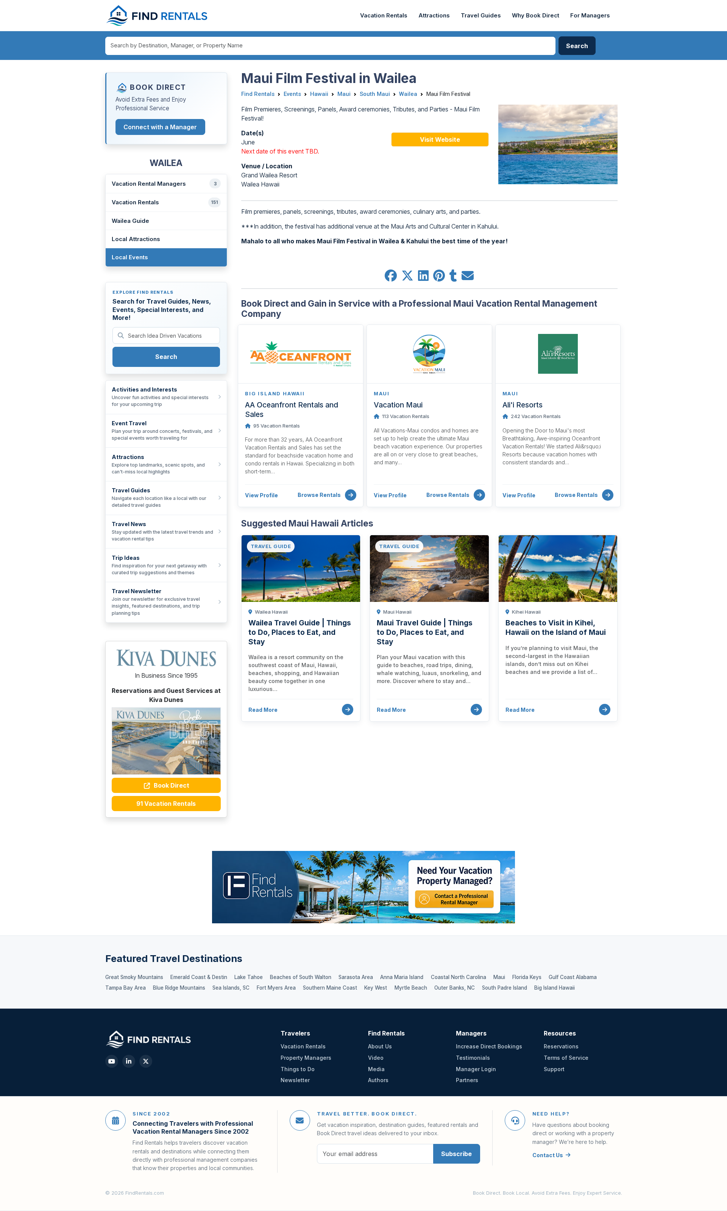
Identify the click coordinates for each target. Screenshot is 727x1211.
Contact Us (547, 1155)
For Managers (590, 15)
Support (554, 1069)
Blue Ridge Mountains (179, 988)
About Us (380, 1046)
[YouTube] (111, 1061)
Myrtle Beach (411, 988)
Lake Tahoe (248, 977)
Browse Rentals (320, 495)
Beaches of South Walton (300, 977)
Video (376, 1057)
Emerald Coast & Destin (198, 977)
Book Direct (170, 785)
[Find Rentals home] (157, 15)
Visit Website (440, 139)
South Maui (375, 94)
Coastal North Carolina (458, 977)
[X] (145, 1061)
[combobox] (330, 46)
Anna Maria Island (401, 977)
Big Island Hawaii (554, 988)
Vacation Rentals (383, 15)
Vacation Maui (398, 404)
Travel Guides (481, 15)
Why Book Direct (535, 15)
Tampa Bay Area (125, 988)
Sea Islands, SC (231, 988)
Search (166, 356)
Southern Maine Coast (330, 988)
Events (292, 94)
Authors (378, 1080)
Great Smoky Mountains (134, 977)
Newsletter (295, 1080)
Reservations (561, 1046)
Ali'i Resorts (522, 404)
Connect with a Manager (160, 127)
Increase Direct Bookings (489, 1046)
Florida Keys (526, 977)
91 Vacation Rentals (166, 803)
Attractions (434, 15)
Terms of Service (566, 1057)
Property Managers (306, 1057)
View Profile (261, 495)
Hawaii (319, 94)
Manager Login (476, 1069)
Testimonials (473, 1057)
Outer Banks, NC (454, 988)
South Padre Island (504, 988)
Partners (467, 1080)
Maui (344, 94)
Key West (375, 988)
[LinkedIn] (128, 1061)
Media (376, 1069)
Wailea (408, 94)
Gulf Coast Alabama (573, 977)
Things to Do (298, 1069)
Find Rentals (258, 94)
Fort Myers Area (276, 988)
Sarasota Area (356, 977)
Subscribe (456, 1154)
